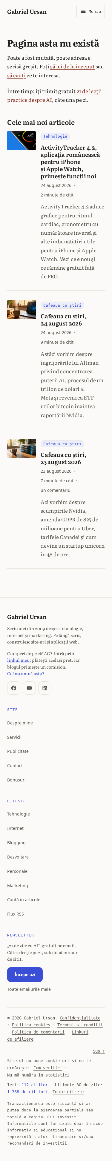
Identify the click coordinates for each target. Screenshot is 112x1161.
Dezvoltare (18, 857)
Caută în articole (23, 899)
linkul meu (18, 660)
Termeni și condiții (80, 1024)
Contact (15, 765)
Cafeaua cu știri (62, 305)
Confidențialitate (80, 1018)
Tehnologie (55, 136)
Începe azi (25, 974)
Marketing (17, 885)
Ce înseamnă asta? (26, 673)
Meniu (95, 11)
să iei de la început (72, 66)
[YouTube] (29, 688)
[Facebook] (13, 688)
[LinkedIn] (44, 688)
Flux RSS (15, 914)
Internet (15, 828)
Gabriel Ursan (26, 11)
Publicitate (18, 751)
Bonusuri (16, 780)
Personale (17, 871)
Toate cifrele (68, 1091)
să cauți (16, 75)
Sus (99, 1051)
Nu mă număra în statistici (38, 1075)
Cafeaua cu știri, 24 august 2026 (63, 319)
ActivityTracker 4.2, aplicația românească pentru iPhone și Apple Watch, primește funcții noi (70, 161)
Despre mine (20, 723)
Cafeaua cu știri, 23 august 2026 (63, 458)
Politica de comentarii (38, 1032)
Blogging (16, 842)
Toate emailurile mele (29, 989)
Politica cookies (31, 1024)
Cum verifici (47, 1067)
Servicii (14, 737)
